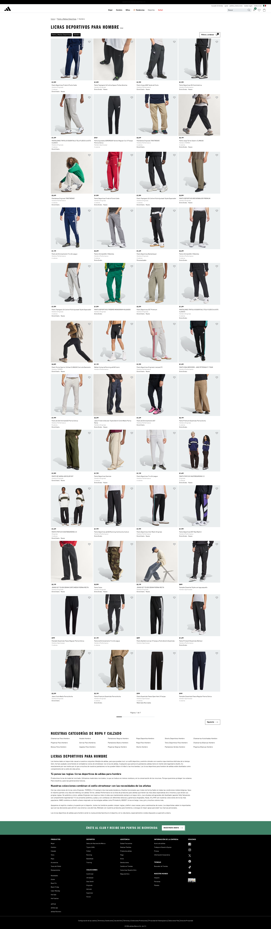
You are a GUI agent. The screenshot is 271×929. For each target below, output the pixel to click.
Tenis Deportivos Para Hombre (176, 743)
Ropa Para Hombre (143, 743)
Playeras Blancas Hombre (203, 747)
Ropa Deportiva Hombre (145, 738)
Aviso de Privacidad (186, 920)
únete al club (257, 6)
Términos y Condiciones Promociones (135, 920)
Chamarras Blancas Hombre (204, 743)
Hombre (119, 10)
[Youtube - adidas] (204, 873)
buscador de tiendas (217, 6)
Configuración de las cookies (87, 920)
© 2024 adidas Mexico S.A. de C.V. (135, 926)
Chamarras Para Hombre (60, 738)
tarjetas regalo (248, 6)
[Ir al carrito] (264, 10)
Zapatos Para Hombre (87, 747)
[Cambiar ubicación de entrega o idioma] (264, 6)
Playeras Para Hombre (59, 743)
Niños (128, 10)
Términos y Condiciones (105, 920)
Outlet (160, 10)
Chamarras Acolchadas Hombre (205, 738)
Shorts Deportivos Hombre (175, 738)
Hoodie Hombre (85, 738)
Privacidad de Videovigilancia (158, 920)
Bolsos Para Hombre (58, 747)
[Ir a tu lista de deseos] (259, 10)
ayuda (226, 6)
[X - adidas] (204, 856)
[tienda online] (7, 9)
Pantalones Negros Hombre (118, 738)
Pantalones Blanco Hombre (118, 743)
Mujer (110, 10)
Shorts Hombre (142, 747)
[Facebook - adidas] (204, 844)
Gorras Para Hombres (87, 743)
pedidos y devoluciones (236, 6)
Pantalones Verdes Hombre (175, 747)
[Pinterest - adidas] (204, 861)
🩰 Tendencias (138, 10)
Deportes (151, 10)
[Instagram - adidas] (204, 850)
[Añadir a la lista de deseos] (89, 42)
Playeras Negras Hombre (117, 747)
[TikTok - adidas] (204, 867)
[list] (125, 34)
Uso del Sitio (118, 920)
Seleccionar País (174, 920)
